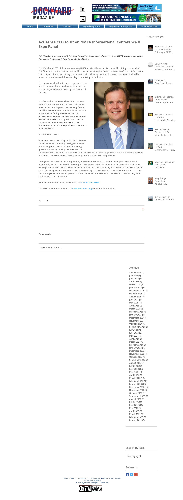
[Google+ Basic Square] (136, 474)
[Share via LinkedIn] (47, 200)
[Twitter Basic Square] (131, 474)
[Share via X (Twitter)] (40, 200)
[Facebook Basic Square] (127, 474)
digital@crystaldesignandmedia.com (95, 482)
